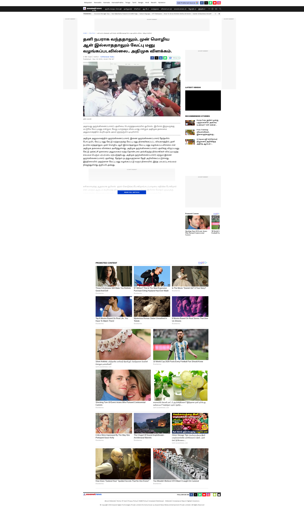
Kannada (106, 2)
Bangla (140, 2)
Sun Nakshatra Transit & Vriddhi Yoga (125, 14)
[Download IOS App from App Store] (219, 494)
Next (219, 13)
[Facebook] (202, 3)
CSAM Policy (143, 501)
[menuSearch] (220, 9)
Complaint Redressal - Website (160, 501)
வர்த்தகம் (155, 9)
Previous (215, 13)
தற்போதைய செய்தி (113, 9)
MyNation (161, 2)
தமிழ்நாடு (128, 9)
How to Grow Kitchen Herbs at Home (177, 14)
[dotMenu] (209, 9)
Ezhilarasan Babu (107, 57)
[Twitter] (206, 3)
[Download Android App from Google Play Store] (215, 494)
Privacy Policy (132, 501)
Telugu (127, 2)
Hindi (147, 2)
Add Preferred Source (186, 3)
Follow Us (176, 58)
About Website (110, 501)
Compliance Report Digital (182, 501)
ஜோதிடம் (192, 9)
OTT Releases (157, 14)
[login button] (213, 8)
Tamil (134, 2)
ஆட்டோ (146, 9)
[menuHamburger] (216, 9)
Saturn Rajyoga (145, 14)
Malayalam (88, 2)
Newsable (97, 2)
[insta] (219, 3)
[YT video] (215, 3)
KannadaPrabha (117, 2)
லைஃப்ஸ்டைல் (180, 9)
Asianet (92, 494)
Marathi (153, 2)
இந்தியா (201, 9)
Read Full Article (131, 192)
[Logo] (93, 9)
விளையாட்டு (166, 9)
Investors (196, 501)
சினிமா (137, 9)
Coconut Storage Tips (102, 14)
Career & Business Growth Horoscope (206, 14)
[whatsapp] (210, 3)
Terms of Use (121, 501)
